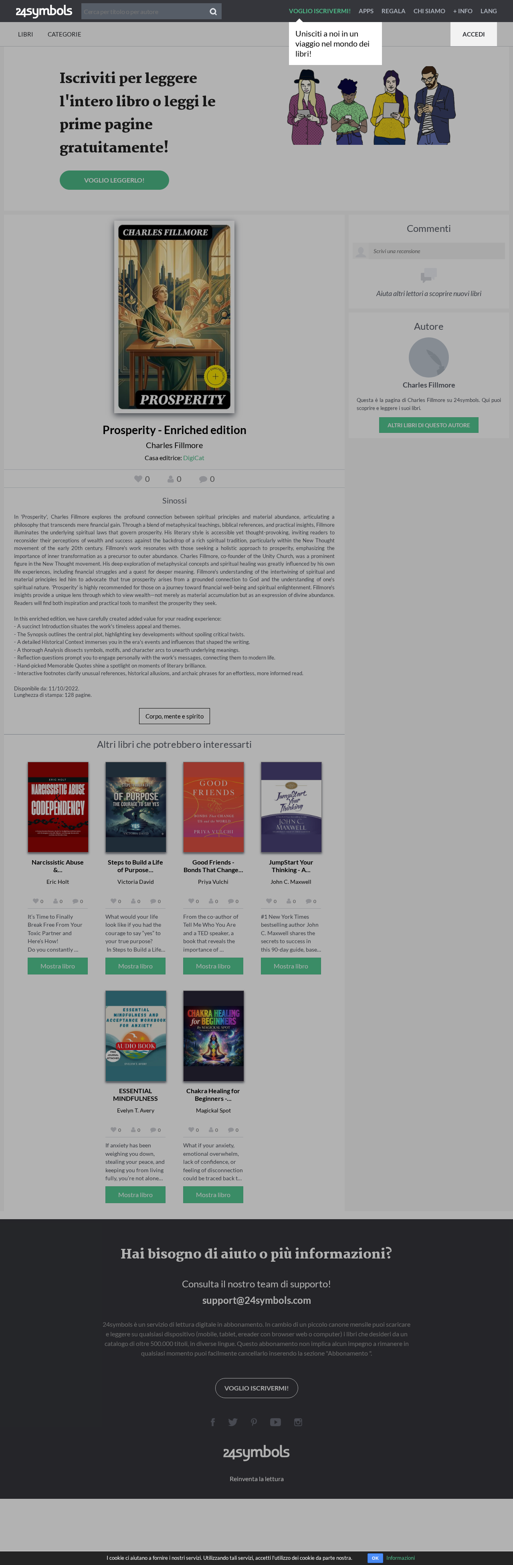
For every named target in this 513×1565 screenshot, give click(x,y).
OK (375, 1558)
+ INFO (463, 10)
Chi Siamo (429, 10)
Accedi (474, 34)
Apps (366, 10)
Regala (394, 10)
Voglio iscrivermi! (320, 10)
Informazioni (400, 1558)
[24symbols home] (44, 11)
